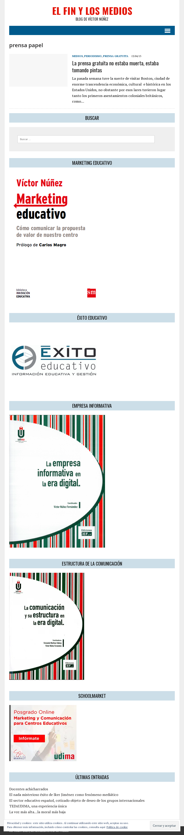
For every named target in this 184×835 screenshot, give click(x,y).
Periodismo (93, 56)
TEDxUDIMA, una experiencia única (38, 806)
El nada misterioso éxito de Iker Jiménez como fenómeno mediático (63, 794)
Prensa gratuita (115, 56)
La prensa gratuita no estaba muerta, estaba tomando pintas (115, 66)
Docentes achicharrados (28, 789)
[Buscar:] (86, 138)
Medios (77, 56)
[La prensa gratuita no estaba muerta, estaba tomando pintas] (38, 83)
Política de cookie (117, 827)
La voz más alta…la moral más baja (37, 811)
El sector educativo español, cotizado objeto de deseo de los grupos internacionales (77, 800)
